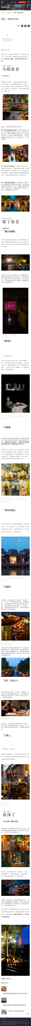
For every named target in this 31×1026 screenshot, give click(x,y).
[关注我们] (4, 1019)
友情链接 (16, 1021)
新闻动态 (9, 12)
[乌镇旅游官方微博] (2, 1019)
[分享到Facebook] (29, 26)
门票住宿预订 (22, 2)
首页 (3, 12)
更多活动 (4, 983)
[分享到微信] (25, 26)
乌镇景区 (8, 978)
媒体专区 (22, 1021)
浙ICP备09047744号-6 (23, 1023)
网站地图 (9, 1021)
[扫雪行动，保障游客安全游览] (12, 1014)
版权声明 (3, 1021)
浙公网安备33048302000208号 (8, 1024)
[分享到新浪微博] (22, 26)
